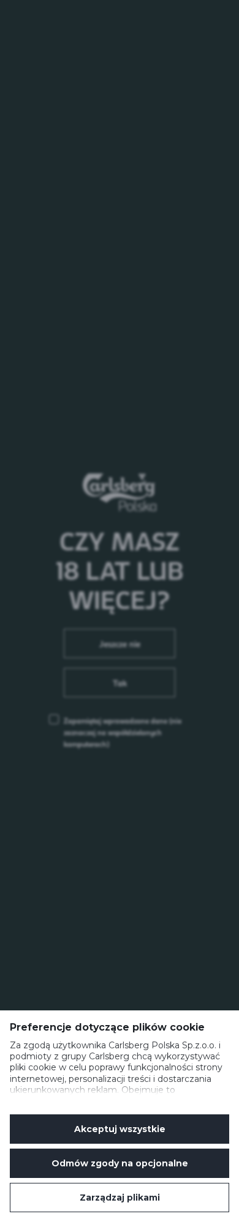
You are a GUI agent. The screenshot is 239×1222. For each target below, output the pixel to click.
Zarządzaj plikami (120, 1197)
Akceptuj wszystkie (119, 1129)
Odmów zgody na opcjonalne (119, 1163)
